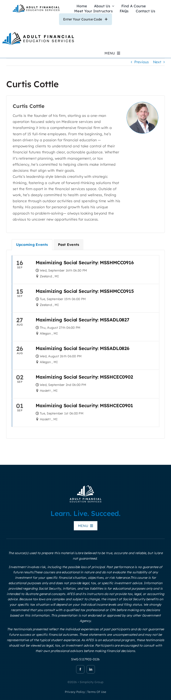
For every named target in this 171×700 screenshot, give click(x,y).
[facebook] (80, 669)
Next (157, 62)
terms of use (96, 692)
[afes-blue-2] (36, 5)
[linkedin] (91, 669)
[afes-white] (85, 486)
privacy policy (75, 692)
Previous (141, 62)
